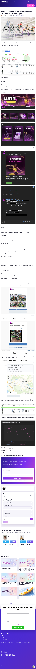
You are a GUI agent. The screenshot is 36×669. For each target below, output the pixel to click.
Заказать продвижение (18, 627)
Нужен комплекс (7, 513)
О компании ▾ (24, 1)
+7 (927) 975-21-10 (8, 544)
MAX (14, 541)
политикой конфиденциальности (23, 480)
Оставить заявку (31, 5)
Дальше (5, 521)
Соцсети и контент (7, 510)
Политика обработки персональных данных (7, 654)
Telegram (6, 541)
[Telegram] (5, 639)
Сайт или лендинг (7, 508)
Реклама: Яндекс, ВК (7, 502)
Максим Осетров (5, 15)
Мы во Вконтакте (16, 602)
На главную (24, 602)
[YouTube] (3, 639)
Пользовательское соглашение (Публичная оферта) (8, 655)
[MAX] (6, 639)
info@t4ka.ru (4, 637)
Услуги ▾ (11, 1)
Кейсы (15, 1)
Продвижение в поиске (8, 505)
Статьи (19, 1)
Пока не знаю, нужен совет (8, 516)
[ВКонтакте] (1, 639)
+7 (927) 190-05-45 (25, 544)
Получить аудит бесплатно (18, 478)
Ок (31, 519)
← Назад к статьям (5, 602)
